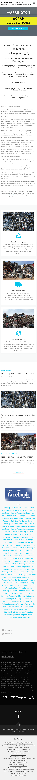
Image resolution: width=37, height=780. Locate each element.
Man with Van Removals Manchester (25, 765)
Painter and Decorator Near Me (24, 738)
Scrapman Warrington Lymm (22, 589)
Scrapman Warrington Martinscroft (14, 592)
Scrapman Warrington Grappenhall (15, 581)
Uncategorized (6, 366)
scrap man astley (5, 656)
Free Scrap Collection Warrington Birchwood (18, 506)
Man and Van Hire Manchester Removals (18, 747)
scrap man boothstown (6, 658)
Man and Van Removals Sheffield (18, 758)
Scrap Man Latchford (23, 671)
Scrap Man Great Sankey (7, 666)
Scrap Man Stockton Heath (7, 683)
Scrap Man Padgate (15, 679)
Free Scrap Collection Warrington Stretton (18, 560)
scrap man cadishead (26, 658)
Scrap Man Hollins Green (19, 668)
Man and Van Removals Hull (28, 754)
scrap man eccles (17, 662)
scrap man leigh (5, 673)
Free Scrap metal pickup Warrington (17, 452)
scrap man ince (5, 671)
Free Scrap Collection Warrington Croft (20, 514)
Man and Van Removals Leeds (18, 756)
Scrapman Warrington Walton (18, 613)
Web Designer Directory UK (26, 740)
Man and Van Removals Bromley (18, 752)
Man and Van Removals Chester (10, 754)
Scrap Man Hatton (18, 666)
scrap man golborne (6, 664)
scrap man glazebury (26, 662)
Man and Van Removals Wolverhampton (18, 763)
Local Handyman (9, 738)
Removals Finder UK (9, 767)
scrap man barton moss (15, 656)
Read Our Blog (19, 468)
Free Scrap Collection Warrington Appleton (18, 503)
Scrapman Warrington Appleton (14, 565)
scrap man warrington (6, 686)
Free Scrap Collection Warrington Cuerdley (18, 517)
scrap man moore (24, 675)
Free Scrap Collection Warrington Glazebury (18, 522)
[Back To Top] (18, 721)
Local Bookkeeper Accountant (27, 741)
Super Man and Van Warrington (18, 771)
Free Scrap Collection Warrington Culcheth (18, 519)
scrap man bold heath (27, 656)
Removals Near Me (13, 743)
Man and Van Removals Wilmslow (18, 762)
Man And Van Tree (25, 745)
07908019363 (21, 49)
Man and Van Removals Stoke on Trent (18, 760)
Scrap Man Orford (5, 679)
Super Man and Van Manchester (18, 769)
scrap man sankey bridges (16, 681)
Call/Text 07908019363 (18, 24)
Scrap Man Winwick (6, 688)
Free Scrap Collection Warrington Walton (18, 562)
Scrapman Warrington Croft (16, 573)
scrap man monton (14, 675)
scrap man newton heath (7, 677)
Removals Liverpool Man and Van (24, 767)
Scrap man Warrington (9, 407)
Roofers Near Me (24, 743)
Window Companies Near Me (9, 741)
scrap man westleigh (28, 686)
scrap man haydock (27, 666)
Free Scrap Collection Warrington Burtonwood (19, 509)
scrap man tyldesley (29, 683)
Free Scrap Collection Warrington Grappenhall (18, 525)
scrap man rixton (5, 681)
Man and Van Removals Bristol (18, 749)
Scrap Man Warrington (15, 2)
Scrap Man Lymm (5, 675)
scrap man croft (5, 660)
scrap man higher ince (6, 668)
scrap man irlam (13, 671)
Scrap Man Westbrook (17, 686)
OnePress (31, 725)
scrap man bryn (16, 658)
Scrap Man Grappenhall (17, 664)
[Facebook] (18, 712)
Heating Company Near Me (10, 740)
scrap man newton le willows (20, 677)
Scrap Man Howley (29, 668)
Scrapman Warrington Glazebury (22, 578)
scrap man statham (27, 681)
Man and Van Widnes (8, 765)
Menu (34, 3)
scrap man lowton (24, 673)
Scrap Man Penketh (25, 679)
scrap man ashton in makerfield (13, 650)
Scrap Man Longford (14, 673)
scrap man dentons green (16, 660)
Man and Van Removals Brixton (18, 751)
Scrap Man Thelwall (19, 683)
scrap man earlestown (6, 662)
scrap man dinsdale (27, 660)
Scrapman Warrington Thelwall (21, 610)
